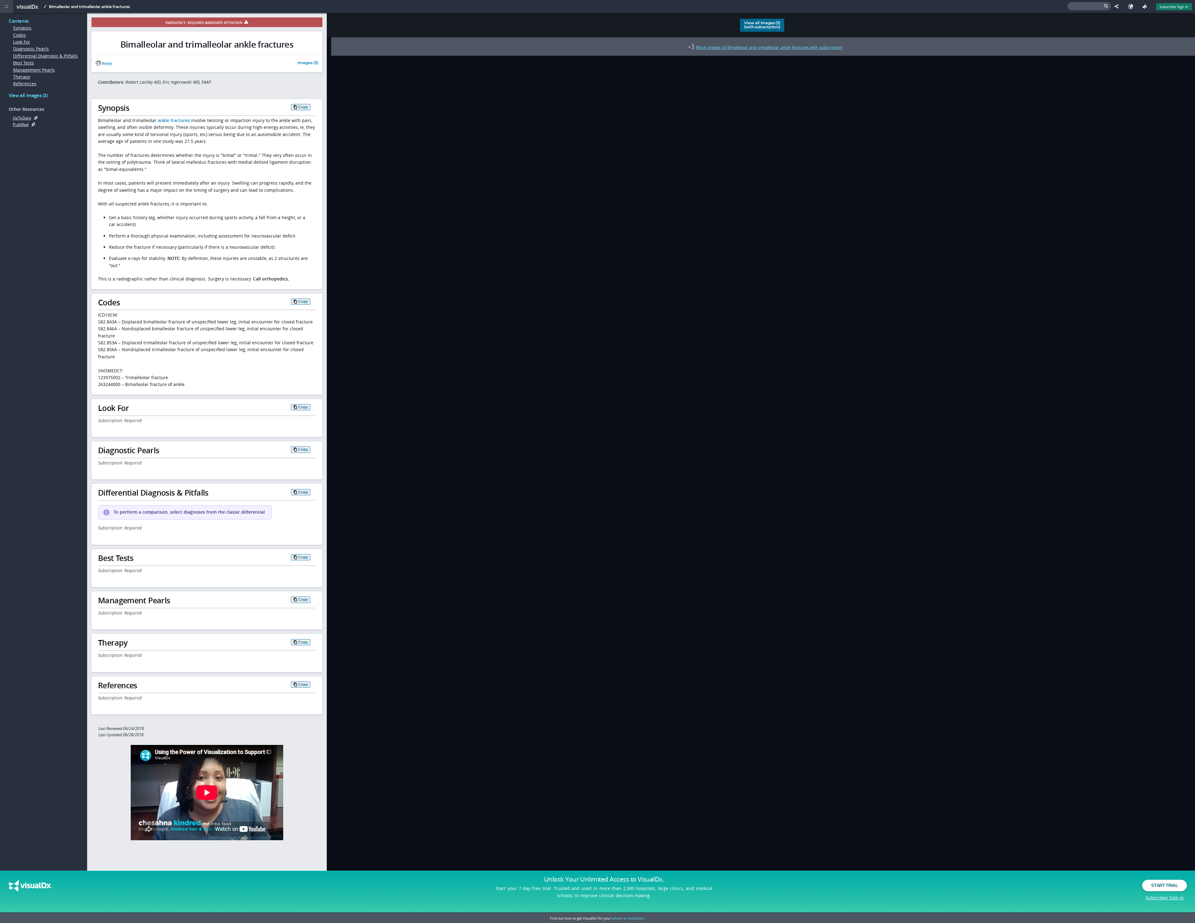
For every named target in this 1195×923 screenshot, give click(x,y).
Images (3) (308, 63)
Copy (303, 107)
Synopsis (22, 28)
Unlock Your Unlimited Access (604, 879)
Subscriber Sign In (1174, 6)
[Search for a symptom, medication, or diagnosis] (1089, 6)
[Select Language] (1132, 6)
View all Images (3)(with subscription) (762, 25)
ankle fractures (174, 120)
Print (106, 63)
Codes (19, 35)
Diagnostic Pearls (31, 49)
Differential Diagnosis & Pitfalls (45, 56)
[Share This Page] (1118, 6)
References (24, 84)
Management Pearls (34, 70)
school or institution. (628, 918)
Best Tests (23, 63)
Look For (21, 42)
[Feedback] (1146, 6)
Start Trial (1164, 885)
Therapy (21, 77)
